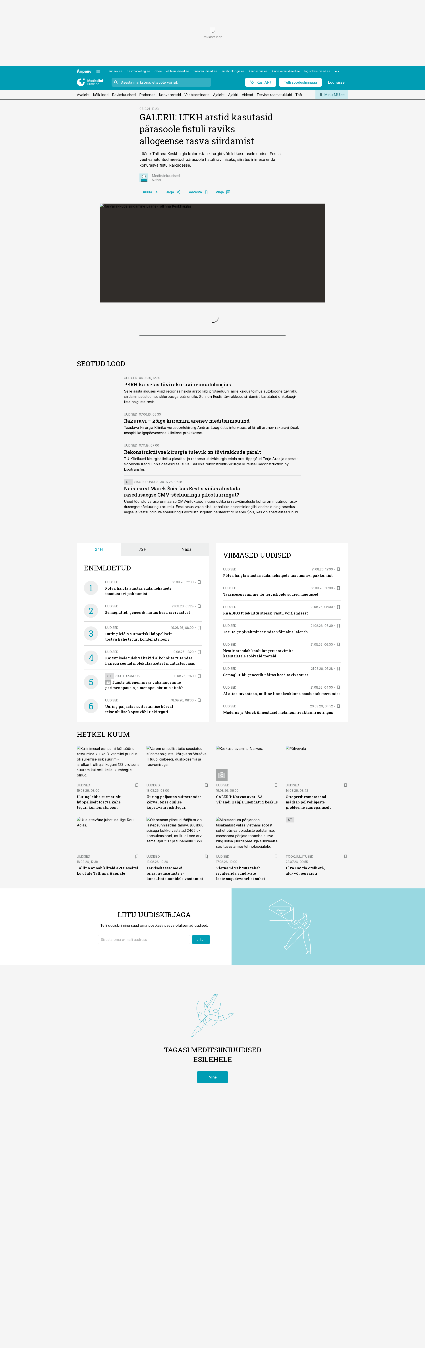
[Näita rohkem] (337, 71)
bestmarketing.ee (138, 71)
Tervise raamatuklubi (274, 94)
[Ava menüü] (98, 71)
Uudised (130, 474)
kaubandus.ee (258, 71)
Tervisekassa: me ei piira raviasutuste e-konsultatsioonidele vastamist (175, 969)
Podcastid (147, 94)
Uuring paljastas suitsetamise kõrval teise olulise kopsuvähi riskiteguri (174, 898)
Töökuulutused (299, 953)
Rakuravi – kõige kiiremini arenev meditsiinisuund (187, 517)
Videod (247, 94)
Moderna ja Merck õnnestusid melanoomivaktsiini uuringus (278, 808)
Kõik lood (100, 94)
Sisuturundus (146, 578)
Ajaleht (218, 94)
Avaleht (83, 94)
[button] (144, 1035)
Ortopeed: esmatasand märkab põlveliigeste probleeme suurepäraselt (308, 898)
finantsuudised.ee (205, 71)
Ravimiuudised (124, 94)
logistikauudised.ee (317, 71)
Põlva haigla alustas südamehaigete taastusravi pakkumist (278, 671)
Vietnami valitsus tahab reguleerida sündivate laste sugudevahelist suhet (240, 969)
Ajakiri (233, 94)
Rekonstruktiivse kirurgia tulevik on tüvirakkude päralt (192, 548)
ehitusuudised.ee (177, 71)
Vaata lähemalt (177, 416)
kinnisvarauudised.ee (286, 71)
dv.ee (158, 71)
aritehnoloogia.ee (233, 71)
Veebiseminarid (196, 94)
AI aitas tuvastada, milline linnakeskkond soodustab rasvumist (281, 790)
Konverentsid (170, 94)
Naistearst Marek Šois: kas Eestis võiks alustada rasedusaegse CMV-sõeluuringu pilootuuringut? (182, 588)
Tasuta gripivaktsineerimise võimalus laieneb (265, 728)
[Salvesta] (199, 678)
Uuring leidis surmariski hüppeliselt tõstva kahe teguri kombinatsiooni (99, 898)
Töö (298, 94)
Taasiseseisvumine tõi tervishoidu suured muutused (270, 690)
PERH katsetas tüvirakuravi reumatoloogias (177, 481)
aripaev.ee (115, 71)
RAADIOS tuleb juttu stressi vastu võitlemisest (265, 709)
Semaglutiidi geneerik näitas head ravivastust (147, 708)
